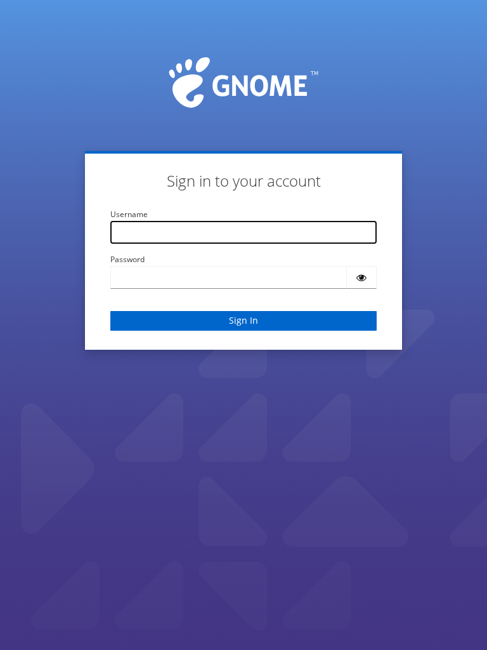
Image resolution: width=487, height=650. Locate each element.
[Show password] (361, 277)
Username (129, 214)
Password (127, 259)
